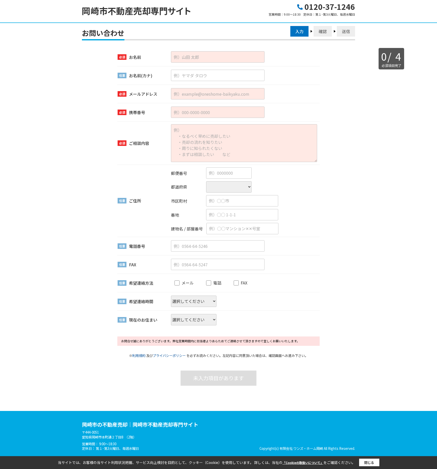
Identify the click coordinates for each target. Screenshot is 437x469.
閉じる (369, 462)
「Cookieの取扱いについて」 (302, 462)
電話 (217, 283)
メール (188, 283)
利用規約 (138, 355)
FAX (244, 283)
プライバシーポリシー (169, 355)
